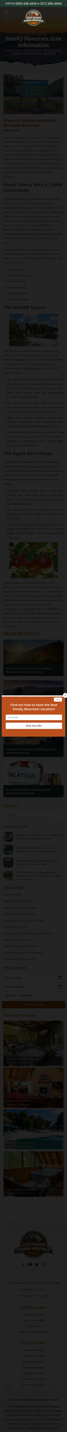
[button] (6, 12)
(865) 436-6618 (26, 3)
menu (6, 12)
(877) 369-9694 (51, 3)
